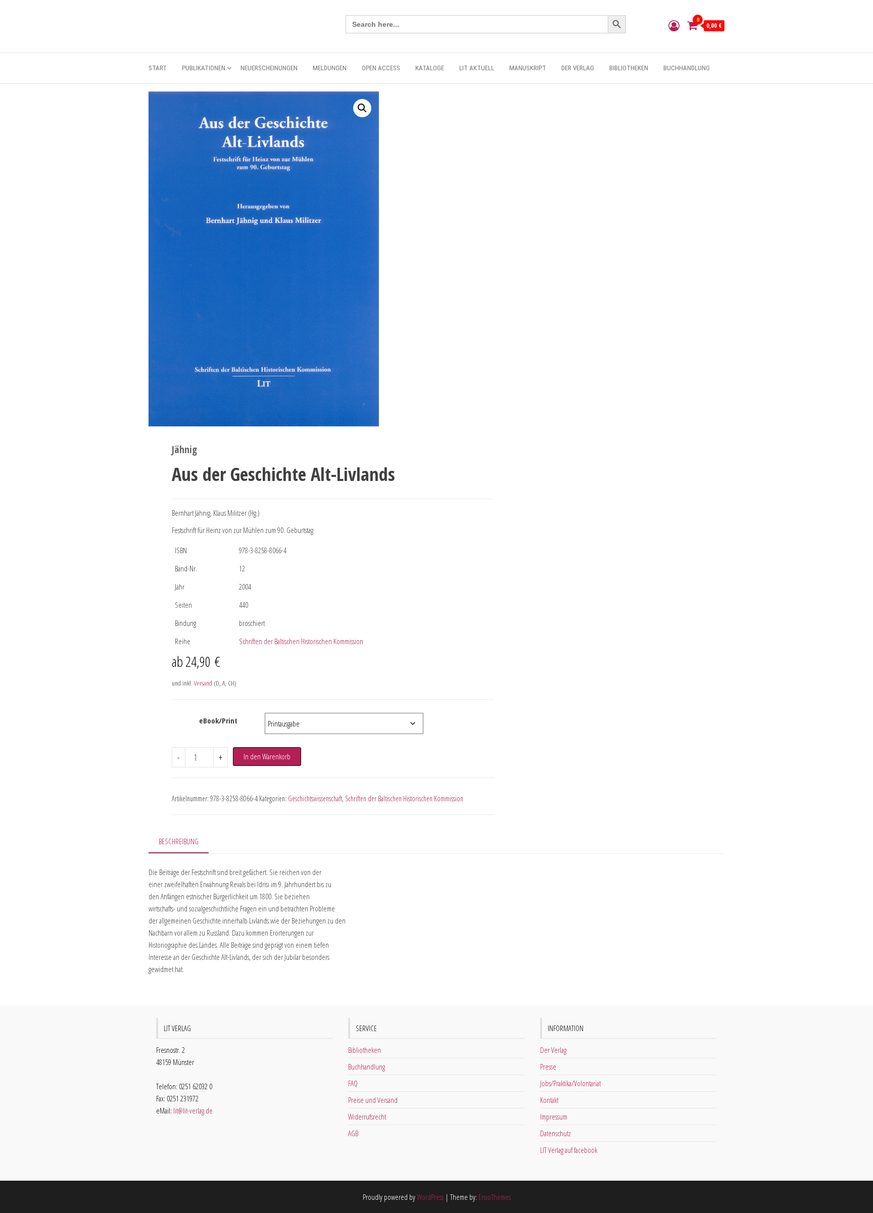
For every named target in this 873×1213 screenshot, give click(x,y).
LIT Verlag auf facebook (568, 1150)
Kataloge (429, 68)
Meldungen (330, 68)
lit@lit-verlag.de (193, 1110)
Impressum (553, 1116)
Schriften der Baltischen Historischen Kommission (301, 641)
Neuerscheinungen (269, 68)
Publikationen (203, 68)
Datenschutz (555, 1133)
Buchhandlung (686, 68)
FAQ (353, 1083)
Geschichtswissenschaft (315, 798)
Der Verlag (577, 68)
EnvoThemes (494, 1197)
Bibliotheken (628, 68)
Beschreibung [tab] (179, 841)
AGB (353, 1133)
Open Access (381, 68)
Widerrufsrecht (367, 1116)
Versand (203, 683)
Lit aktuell (476, 68)
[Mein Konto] (674, 25)
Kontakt (549, 1100)
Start (158, 68)
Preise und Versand (373, 1100)
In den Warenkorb (267, 756)
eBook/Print (218, 720)
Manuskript (527, 68)
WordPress (430, 1197)
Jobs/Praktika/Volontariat (570, 1083)
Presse (548, 1066)
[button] (362, 108)
